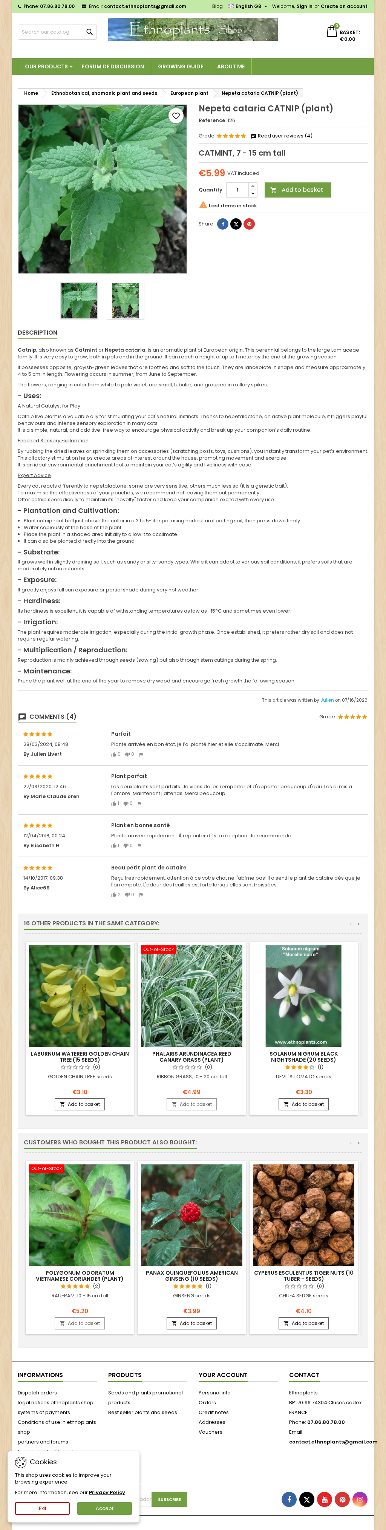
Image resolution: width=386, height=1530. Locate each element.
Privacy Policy (107, 1492)
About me (231, 66)
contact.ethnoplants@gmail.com (145, 6)
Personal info (215, 1392)
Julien (327, 700)
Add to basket (296, 189)
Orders (207, 1402)
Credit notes (214, 1412)
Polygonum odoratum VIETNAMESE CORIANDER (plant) (80, 1276)
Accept (104, 1508)
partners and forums (43, 1441)
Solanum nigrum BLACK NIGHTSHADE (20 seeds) (304, 1057)
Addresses (212, 1422)
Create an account (344, 6)
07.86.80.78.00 (57, 6)
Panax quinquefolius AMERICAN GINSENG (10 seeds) (192, 1276)
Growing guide (180, 66)
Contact (304, 1375)
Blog (217, 6)
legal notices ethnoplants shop (55, 1402)
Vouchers (210, 1432)
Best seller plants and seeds (142, 1412)
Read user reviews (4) (284, 136)
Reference (212, 120)
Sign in (304, 6)
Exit (42, 1508)
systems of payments (44, 1412)
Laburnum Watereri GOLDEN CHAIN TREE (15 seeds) (80, 1057)
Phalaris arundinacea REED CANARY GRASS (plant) (191, 1057)
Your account (223, 1375)
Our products (46, 66)
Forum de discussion (113, 66)
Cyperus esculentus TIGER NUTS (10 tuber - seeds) (304, 1276)
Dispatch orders (37, 1392)
